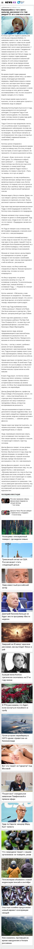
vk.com (18, 7)
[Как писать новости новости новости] (10, 2)
